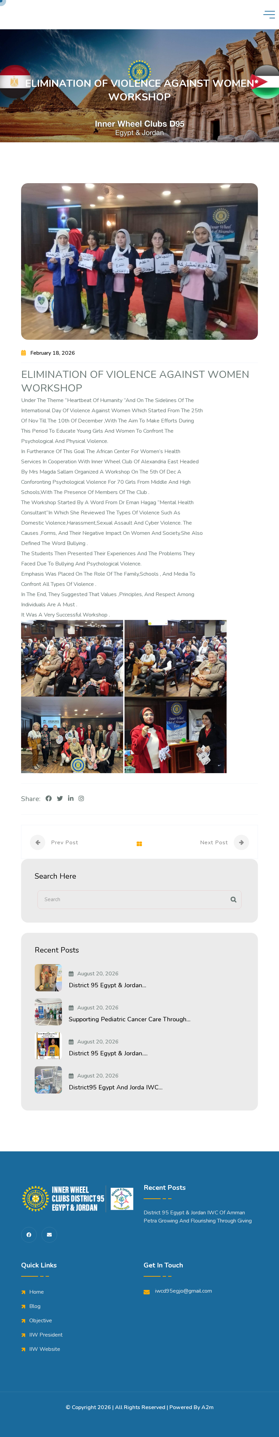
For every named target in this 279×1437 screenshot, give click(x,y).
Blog (34, 1306)
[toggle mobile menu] (269, 14)
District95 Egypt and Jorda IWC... (116, 1087)
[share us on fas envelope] (49, 1235)
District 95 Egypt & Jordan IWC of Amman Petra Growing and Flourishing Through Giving (198, 1217)
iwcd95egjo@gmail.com (183, 1291)
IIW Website (44, 1349)
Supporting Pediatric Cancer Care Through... (130, 1019)
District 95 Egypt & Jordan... (107, 985)
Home (36, 1292)
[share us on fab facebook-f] (29, 1235)
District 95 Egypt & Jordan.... (108, 1053)
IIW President (46, 1335)
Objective (40, 1320)
